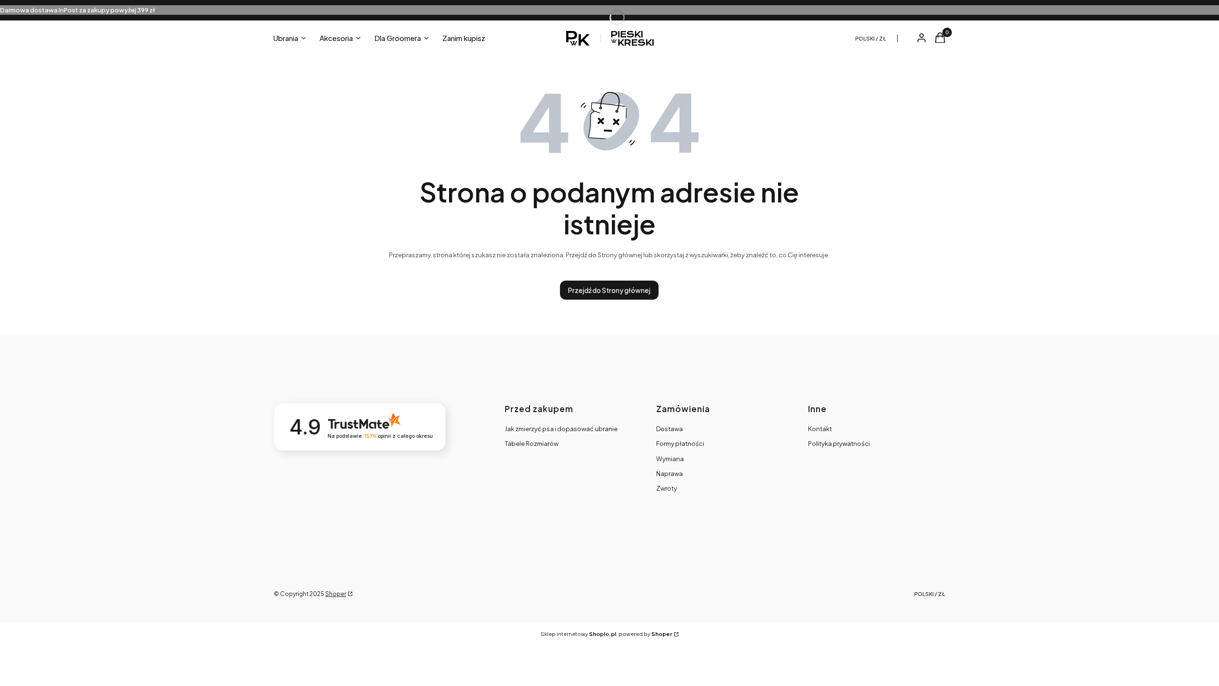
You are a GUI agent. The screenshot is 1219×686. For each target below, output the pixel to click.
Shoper (335, 593)
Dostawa (669, 429)
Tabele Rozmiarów (532, 443)
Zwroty (666, 488)
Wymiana (670, 459)
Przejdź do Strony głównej (609, 290)
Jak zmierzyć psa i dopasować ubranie (561, 429)
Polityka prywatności (839, 443)
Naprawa (669, 473)
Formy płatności (680, 443)
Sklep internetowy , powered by (606, 634)
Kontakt (820, 429)
